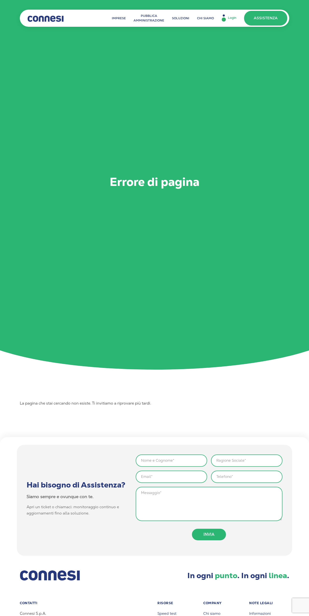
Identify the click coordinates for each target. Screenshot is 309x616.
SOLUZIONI (180, 18)
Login (232, 18)
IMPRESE (119, 18)
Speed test (166, 613)
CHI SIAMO (205, 18)
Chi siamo (211, 613)
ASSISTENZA (266, 18)
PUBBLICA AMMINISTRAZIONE (148, 18)
